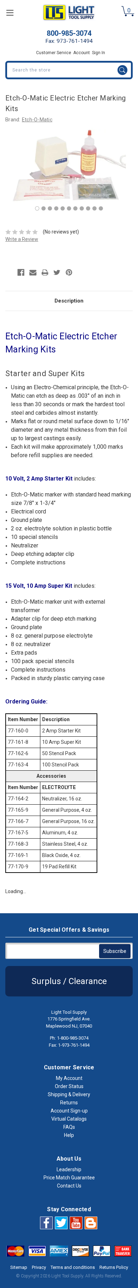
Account (81, 52)
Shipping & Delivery (69, 1094)
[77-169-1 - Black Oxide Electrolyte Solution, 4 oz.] (94, 208)
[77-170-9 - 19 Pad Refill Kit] (101, 208)
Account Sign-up (69, 1111)
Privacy (39, 1267)
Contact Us (69, 1186)
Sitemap (18, 1267)
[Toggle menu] (9, 12)
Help (69, 1135)
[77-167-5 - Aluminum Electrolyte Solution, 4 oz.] (82, 208)
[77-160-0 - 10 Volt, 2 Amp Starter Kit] (37, 208)
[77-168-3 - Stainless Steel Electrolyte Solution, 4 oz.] (88, 208)
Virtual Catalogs (69, 1119)
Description (69, 301)
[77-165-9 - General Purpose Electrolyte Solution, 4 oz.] (69, 208)
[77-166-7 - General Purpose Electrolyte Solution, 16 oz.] (75, 208)
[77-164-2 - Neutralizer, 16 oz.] (63, 208)
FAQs (69, 1127)
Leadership (69, 1169)
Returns (69, 1102)
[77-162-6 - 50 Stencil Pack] (50, 208)
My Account (69, 1078)
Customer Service (53, 52)
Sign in (98, 52)
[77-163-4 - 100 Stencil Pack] (56, 208)
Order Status (69, 1086)
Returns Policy (113, 1267)
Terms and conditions (73, 1267)
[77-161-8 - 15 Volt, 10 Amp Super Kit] (43, 208)
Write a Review (21, 239)
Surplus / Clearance (69, 981)
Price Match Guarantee (69, 1177)
